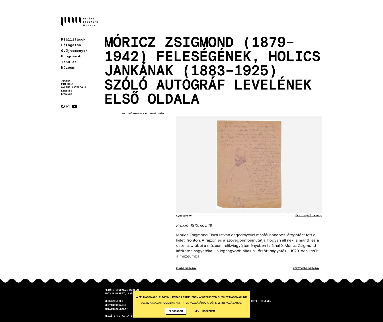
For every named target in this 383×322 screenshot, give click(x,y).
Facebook (63, 106)
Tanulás (69, 62)
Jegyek (65, 80)
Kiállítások (73, 39)
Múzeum (67, 67)
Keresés (66, 90)
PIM (123, 113)
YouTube (74, 106)
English (66, 93)
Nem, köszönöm (205, 310)
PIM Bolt (67, 84)
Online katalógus (73, 87)
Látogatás (71, 45)
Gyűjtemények (74, 50)
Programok (71, 56)
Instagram (68, 106)
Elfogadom (176, 310)
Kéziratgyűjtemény (154, 113)
